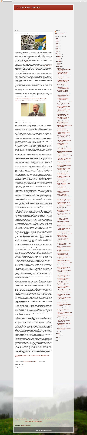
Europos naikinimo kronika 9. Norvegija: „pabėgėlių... (63, 73)
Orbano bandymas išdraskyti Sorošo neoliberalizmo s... (64, 308)
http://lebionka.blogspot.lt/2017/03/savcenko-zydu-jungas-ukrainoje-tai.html (30, 100)
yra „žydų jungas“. (48, 65)
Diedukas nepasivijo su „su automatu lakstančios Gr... (63, 254)
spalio (58, 58)
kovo (58, 331)
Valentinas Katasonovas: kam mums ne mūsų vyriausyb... (64, 292)
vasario (59, 333)
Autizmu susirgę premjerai (62, 154)
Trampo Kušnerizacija (61, 181)
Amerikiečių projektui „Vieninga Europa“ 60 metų (63, 326)
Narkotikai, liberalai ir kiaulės (63, 130)
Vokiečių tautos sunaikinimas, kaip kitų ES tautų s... (64, 166)
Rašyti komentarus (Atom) (26, 425)
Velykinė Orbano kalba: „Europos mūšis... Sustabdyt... (63, 184)
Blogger (50, 430)
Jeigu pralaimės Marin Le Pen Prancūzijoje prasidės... (63, 118)
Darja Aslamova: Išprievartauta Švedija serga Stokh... (63, 276)
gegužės (59, 66)
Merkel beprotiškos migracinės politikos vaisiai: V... (63, 96)
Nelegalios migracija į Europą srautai (64, 233)
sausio (58, 335)
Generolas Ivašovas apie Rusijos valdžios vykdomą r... (63, 232)
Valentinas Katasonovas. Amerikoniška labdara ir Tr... (63, 195)
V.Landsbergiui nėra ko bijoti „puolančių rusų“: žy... (63, 115)
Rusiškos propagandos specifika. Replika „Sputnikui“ (63, 203)
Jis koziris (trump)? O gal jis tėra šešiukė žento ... (63, 273)
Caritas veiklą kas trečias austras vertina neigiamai (63, 321)
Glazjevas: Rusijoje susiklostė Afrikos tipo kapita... (63, 318)
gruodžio (59, 54)
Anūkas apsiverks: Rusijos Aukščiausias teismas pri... (63, 147)
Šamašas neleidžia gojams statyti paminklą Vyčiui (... (64, 70)
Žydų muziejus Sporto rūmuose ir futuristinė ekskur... (64, 329)
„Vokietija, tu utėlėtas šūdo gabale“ (64, 161)
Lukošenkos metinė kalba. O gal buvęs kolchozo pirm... (63, 136)
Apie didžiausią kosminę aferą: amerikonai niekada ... (63, 192)
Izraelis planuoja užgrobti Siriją (63, 260)
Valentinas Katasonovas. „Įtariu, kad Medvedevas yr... (64, 156)
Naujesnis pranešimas (21, 419)
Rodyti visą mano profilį (59, 33)
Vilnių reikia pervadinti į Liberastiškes (61, 187)
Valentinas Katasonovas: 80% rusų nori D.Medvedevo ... (64, 93)
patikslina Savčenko (38, 66)
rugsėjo (59, 59)
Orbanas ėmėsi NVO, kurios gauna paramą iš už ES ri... (64, 159)
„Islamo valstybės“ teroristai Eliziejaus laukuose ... (62, 144)
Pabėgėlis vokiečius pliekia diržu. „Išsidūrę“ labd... (63, 241)
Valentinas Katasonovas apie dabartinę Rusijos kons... (63, 223)
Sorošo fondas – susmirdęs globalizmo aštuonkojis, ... (62, 171)
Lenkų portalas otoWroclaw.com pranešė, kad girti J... (63, 133)
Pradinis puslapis (33, 419)
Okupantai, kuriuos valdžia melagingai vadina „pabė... (63, 219)
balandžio (59, 68)
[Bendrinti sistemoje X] (42, 361)
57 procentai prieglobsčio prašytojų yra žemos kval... (64, 290)
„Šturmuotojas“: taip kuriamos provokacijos (63, 310)
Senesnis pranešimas (46, 419)
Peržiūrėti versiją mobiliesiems (33, 421)
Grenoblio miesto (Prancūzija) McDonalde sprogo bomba (63, 88)
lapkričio (59, 56)
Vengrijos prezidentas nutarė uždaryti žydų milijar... (63, 163)
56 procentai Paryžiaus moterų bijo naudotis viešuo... (64, 149)
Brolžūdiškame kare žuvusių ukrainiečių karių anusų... (62, 91)
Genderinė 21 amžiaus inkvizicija (63, 83)
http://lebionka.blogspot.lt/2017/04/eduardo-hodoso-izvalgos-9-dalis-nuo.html (31, 98)
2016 (57, 337)
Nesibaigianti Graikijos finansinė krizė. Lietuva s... (63, 177)
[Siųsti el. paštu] (39, 361)
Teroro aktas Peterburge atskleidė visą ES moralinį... (64, 298)
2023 (57, 43)
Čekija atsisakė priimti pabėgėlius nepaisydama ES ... (64, 200)
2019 (57, 49)
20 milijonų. (27, 61)
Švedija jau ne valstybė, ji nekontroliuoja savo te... (62, 236)
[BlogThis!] (40, 361)
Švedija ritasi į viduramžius (62, 302)
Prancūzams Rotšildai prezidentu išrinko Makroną (63, 104)
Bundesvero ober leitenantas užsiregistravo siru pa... (63, 81)
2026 (57, 38)
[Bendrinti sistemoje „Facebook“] (43, 361)
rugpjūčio (59, 61)
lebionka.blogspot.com (61, 31)
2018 (57, 51)
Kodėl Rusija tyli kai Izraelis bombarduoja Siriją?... (62, 123)
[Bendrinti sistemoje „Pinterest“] (44, 361)
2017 (57, 53)
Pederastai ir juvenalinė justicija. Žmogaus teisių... (63, 107)
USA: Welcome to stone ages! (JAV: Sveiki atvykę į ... (64, 214)
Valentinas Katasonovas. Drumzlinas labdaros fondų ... (64, 126)
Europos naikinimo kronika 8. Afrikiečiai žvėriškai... (63, 216)
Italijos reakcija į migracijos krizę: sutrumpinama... (63, 211)
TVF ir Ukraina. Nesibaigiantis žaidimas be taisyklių (63, 239)
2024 (57, 41)
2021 (57, 46)
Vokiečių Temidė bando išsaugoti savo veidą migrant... (63, 268)
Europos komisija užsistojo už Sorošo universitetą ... (63, 99)
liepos (58, 63)
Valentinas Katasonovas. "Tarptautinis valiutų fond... (63, 129)
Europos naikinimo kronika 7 (63, 256)
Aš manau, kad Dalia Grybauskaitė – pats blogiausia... (64, 265)
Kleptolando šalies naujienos (63, 221)
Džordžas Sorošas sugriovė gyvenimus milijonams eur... (63, 85)
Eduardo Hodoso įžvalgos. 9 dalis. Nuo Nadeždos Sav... (64, 244)
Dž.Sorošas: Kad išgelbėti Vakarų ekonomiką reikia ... (64, 169)
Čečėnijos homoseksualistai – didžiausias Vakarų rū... (63, 180)
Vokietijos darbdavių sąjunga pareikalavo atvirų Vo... (63, 174)
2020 (57, 48)
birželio (59, 64)
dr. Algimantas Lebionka (28, 7)
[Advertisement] (43, 20)
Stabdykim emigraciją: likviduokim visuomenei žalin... (64, 300)
